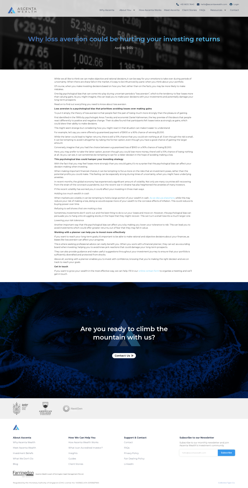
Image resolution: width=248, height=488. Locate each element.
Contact (234, 10)
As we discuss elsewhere (162, 198)
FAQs (202, 10)
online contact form (149, 271)
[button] (127, 10)
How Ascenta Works (150, 10)
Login (236, 4)
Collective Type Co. (226, 483)
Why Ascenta (106, 10)
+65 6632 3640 (187, 4)
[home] (22, 10)
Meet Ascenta (172, 10)
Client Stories (189, 10)
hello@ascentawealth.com (214, 4)
